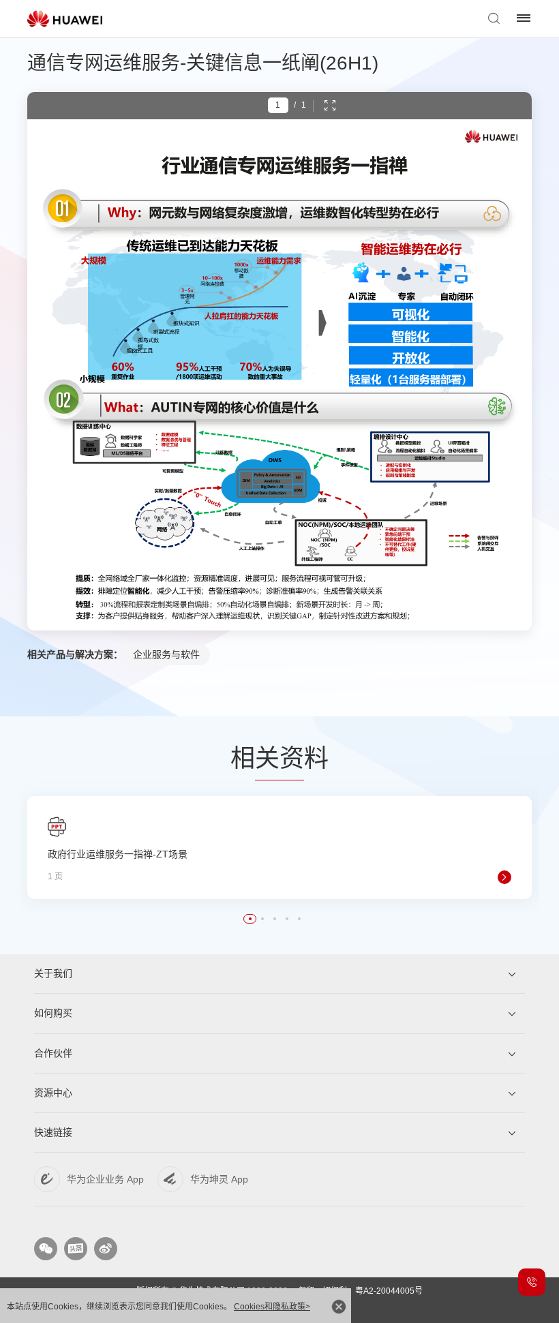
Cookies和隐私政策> (272, 1306)
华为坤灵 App (219, 1179)
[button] (250, 918)
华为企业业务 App (105, 1179)
